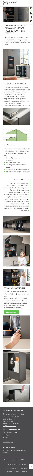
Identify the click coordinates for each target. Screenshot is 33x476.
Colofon (24, 471)
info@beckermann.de (9, 426)
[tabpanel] (16, 14)
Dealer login (12, 465)
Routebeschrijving (8, 442)
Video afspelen (12, 312)
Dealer (15, 450)
